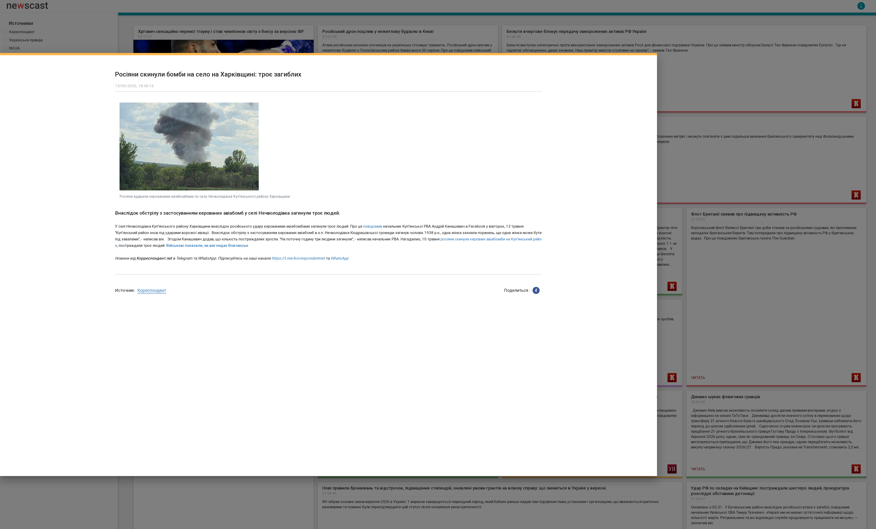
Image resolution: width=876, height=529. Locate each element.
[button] (536, 290)
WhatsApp (340, 258)
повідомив (372, 226)
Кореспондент (151, 290)
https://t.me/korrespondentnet (298, 258)
